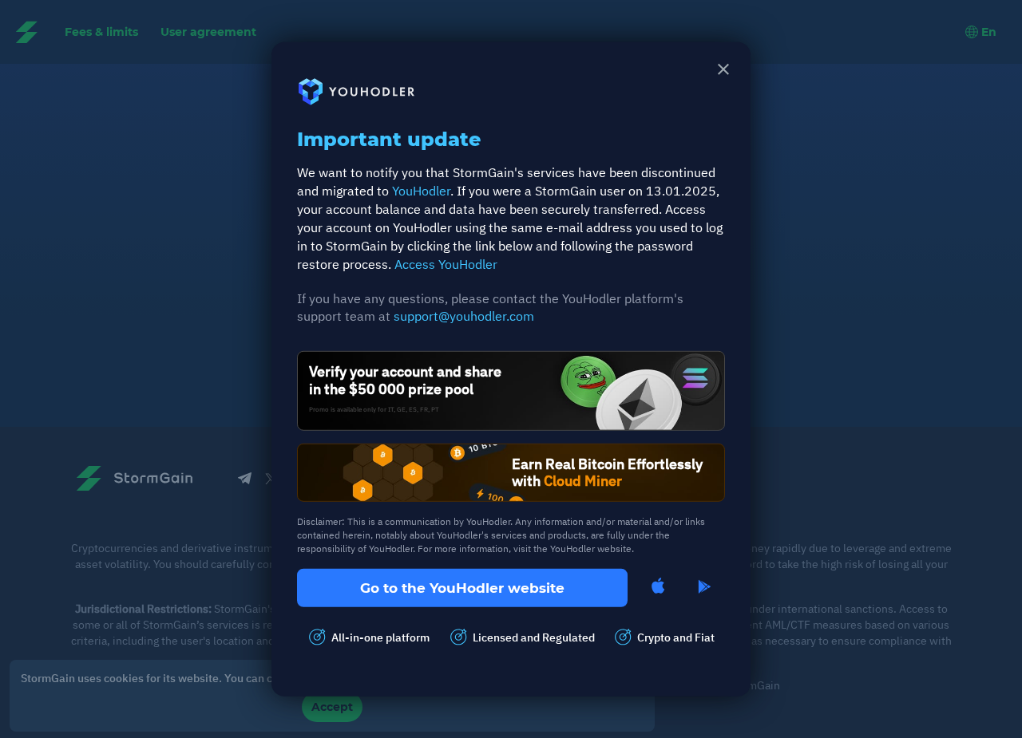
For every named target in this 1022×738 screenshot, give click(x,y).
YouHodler (421, 191)
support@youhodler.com (464, 316)
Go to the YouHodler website (462, 587)
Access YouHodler (445, 263)
